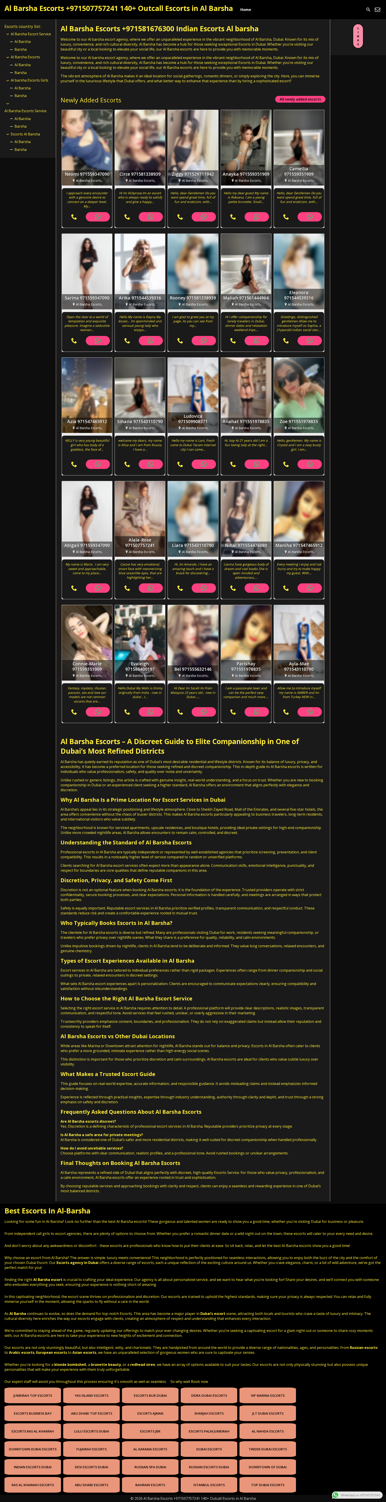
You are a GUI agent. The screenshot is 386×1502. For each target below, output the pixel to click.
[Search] (368, 10)
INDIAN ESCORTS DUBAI (33, 1467)
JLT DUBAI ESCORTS (267, 1413)
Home (245, 9)
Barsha (21, 49)
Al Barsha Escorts (90, 741)
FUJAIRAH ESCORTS (91, 1449)
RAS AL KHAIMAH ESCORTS (33, 1485)
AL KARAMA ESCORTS (150, 1449)
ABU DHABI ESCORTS (91, 1485)
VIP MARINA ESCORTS (268, 1395)
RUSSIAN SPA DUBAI (150, 1467)
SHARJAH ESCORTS (209, 1413)
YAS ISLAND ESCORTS (91, 1395)
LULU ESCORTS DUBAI (91, 1431)
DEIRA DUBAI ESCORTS (209, 1395)
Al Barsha (23, 41)
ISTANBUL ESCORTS (209, 1485)
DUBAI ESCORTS (209, 1449)
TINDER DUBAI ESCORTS (268, 1449)
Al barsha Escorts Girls (29, 80)
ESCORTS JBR (150, 1431)
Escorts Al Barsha (25, 134)
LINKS (358, 36)
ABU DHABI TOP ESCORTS (91, 1413)
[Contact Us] (377, 10)
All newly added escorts (300, 99)
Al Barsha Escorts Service (25, 110)
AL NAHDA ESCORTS (268, 1431)
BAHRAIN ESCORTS (150, 1485)
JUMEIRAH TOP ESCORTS (32, 1395)
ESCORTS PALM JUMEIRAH (209, 1431)
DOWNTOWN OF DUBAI (268, 1467)
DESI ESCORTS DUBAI (91, 1467)
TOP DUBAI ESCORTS (267, 1485)
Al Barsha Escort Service (31, 34)
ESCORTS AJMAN (150, 1413)
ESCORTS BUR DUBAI (150, 1395)
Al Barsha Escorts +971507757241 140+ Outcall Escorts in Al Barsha (118, 8)
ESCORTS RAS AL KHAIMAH (33, 1431)
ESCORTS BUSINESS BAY (33, 1413)
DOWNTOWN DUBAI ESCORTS (33, 1449)
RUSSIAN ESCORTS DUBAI (209, 1467)
